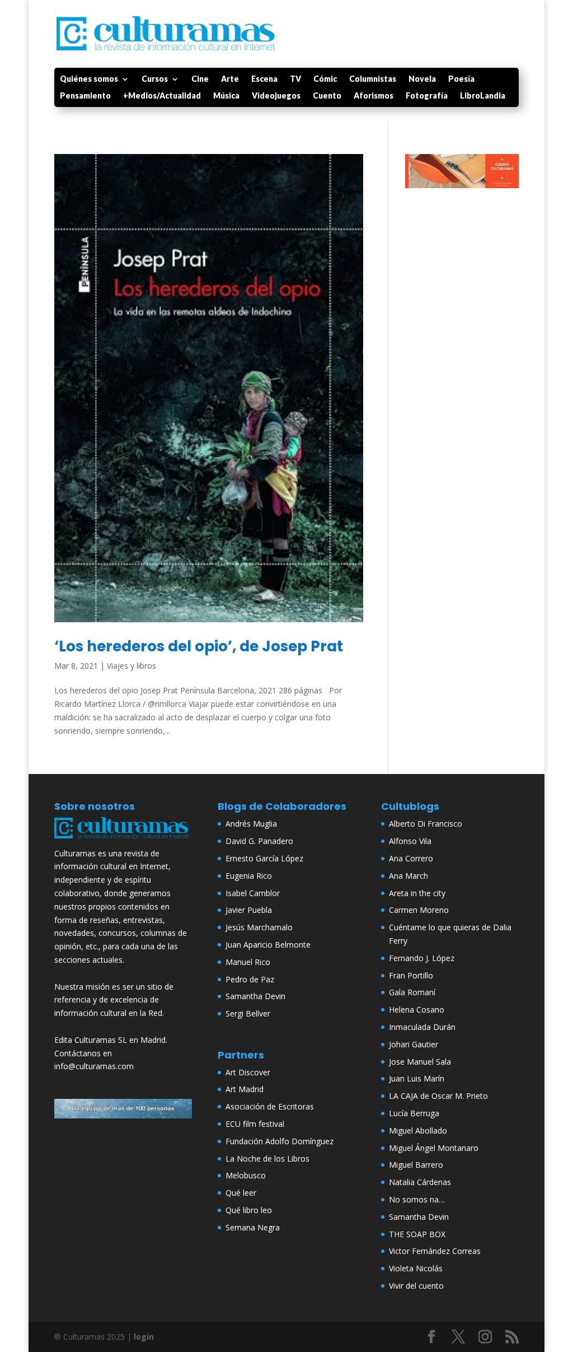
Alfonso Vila (410, 841)
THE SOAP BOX (417, 1234)
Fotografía (427, 96)
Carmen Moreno (419, 910)
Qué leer (241, 1192)
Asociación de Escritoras (270, 1106)
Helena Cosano (416, 1009)
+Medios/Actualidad (162, 96)
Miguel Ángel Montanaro (433, 1148)
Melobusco (246, 1175)
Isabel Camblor (253, 893)
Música (226, 96)
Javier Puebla (249, 910)
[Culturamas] (123, 839)
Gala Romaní (412, 992)
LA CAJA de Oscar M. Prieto (438, 1095)
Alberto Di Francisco (425, 823)
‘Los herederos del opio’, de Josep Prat (198, 646)
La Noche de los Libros (267, 1158)
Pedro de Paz (250, 979)
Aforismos (373, 96)
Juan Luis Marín (416, 1078)
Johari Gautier (413, 1044)
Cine (200, 79)
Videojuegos (276, 96)
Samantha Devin (255, 996)
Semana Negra (253, 1227)
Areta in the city (417, 893)
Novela (422, 79)
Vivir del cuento (416, 1285)
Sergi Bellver (248, 1013)
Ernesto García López (264, 858)
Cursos (155, 79)
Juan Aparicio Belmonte (268, 944)
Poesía (461, 79)
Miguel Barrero (416, 1164)
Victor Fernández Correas (435, 1251)
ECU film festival (255, 1123)
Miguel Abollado (418, 1130)
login (144, 1336)
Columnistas (372, 79)
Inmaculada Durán (422, 1027)
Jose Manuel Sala (420, 1061)
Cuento (327, 96)
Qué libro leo (249, 1210)
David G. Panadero (259, 841)
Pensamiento (85, 96)
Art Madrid (245, 1089)
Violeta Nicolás (416, 1268)
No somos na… (417, 1199)
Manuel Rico (248, 962)
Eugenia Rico (249, 875)
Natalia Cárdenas (420, 1182)
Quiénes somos (89, 79)
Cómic (325, 79)
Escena (264, 79)
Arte (230, 79)
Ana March (408, 875)
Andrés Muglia (251, 823)
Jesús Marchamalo (259, 927)
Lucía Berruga (414, 1113)
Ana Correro (411, 858)
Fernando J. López (421, 958)
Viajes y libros (131, 665)
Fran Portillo (411, 975)
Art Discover (248, 1072)
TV (295, 79)
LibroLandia (482, 96)
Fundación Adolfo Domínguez (280, 1141)
